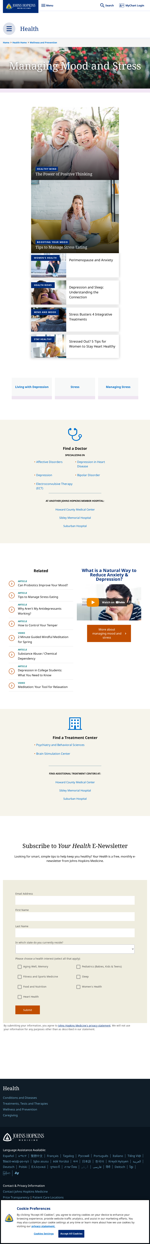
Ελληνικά (38, 1167)
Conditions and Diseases (20, 1098)
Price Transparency (16, 1197)
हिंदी (108, 1167)
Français (53, 1156)
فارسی (97, 1167)
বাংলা (75, 1161)
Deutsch (8, 1167)
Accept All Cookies (71, 1233)
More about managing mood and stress (106, 633)
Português (101, 1156)
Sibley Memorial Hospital (75, 517)
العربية (137, 1161)
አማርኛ (22, 1156)
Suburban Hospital (75, 526)
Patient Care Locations (48, 1197)
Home (6, 42)
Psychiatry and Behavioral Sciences (60, 745)
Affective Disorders (49, 462)
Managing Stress (118, 387)
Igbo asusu (41, 1161)
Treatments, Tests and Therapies (25, 1104)
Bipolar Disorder (88, 475)
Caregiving (10, 1115)
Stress (75, 387)
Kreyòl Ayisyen (118, 1161)
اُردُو (85, 1167)
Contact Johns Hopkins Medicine (25, 1191)
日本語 (86, 1161)
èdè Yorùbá (61, 1161)
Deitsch (120, 1167)
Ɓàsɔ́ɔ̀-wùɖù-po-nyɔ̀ (16, 1161)
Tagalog (68, 1156)
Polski (23, 1167)
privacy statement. (43, 1226)
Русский (83, 1156)
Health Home (19, 42)
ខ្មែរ (131, 1167)
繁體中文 (37, 1156)
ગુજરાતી (55, 1167)
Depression (44, 475)
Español (8, 1156)
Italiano (118, 1156)
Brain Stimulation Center (53, 754)
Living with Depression (32, 387)
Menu (47, 7)
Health (29, 29)
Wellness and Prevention (43, 42)
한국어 (99, 1161)
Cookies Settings (44, 1233)
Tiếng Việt (134, 1156)
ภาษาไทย (70, 1167)
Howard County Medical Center (75, 509)
